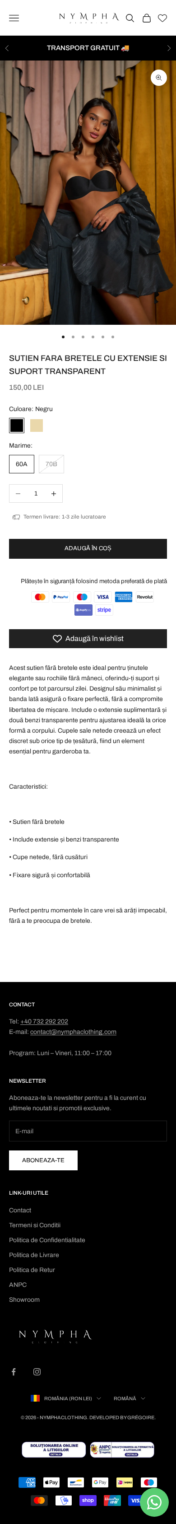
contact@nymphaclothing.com (73, 1031)
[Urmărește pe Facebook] (13, 1371)
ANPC (18, 1284)
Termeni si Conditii (34, 1225)
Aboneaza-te (43, 1160)
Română (125, 1398)
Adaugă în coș (88, 548)
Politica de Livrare (34, 1255)
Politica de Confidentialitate (47, 1240)
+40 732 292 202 (44, 1021)
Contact (20, 1210)
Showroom (24, 1299)
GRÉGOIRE (140, 1417)
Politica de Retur (32, 1270)
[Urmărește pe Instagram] (37, 1371)
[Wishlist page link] (162, 18)
